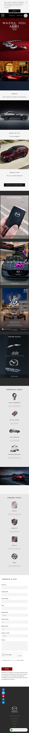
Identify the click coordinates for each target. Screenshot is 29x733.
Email (2, 605)
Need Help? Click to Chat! (19, 729)
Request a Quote (4, 626)
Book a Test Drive (24, 305)
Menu (19, 15)
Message (3, 639)
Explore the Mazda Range (14, 184)
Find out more (14, 237)
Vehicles (12, 15)
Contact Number (4, 598)
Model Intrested (4, 612)
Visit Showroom (23, 302)
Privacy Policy (13, 660)
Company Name (4, 591)
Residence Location (5, 633)
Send (7, 669)
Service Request (23, 309)
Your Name (3, 584)
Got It (14, 11)
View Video (14, 329)
